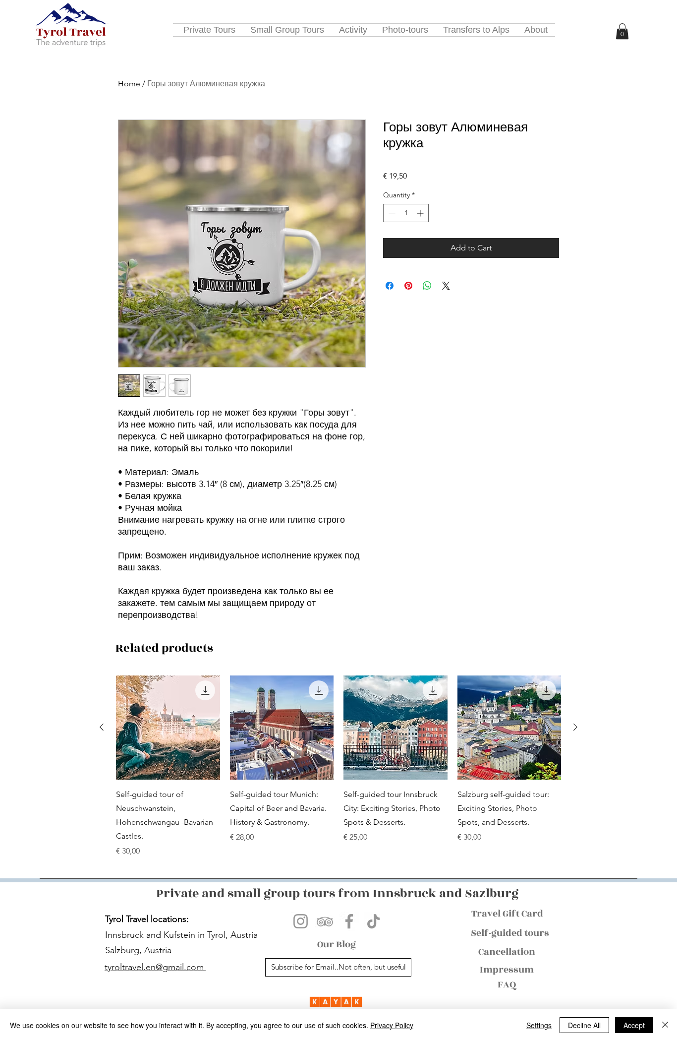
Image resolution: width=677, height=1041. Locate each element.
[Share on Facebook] (389, 286)
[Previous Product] (102, 727)
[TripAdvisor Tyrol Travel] (325, 921)
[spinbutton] (406, 213)
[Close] (665, 1025)
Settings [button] (539, 1025)
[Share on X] (446, 286)
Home (129, 83)
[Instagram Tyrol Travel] (300, 921)
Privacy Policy (391, 1025)
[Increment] (421, 213)
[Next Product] (575, 727)
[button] (622, 31)
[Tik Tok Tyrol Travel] (373, 921)
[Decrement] (391, 213)
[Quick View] (168, 727)
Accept (634, 1025)
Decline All (584, 1025)
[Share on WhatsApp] (427, 286)
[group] (338, 766)
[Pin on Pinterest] (408, 286)
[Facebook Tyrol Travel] (349, 921)
